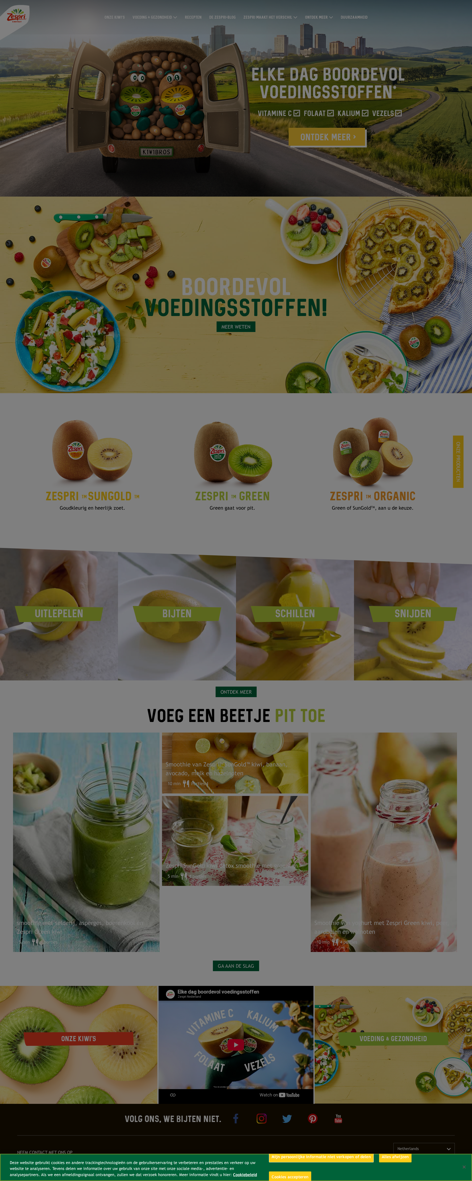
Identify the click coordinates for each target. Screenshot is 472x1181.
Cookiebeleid (245, 1174)
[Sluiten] (464, 1167)
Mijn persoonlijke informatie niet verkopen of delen (321, 1156)
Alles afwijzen (395, 1156)
